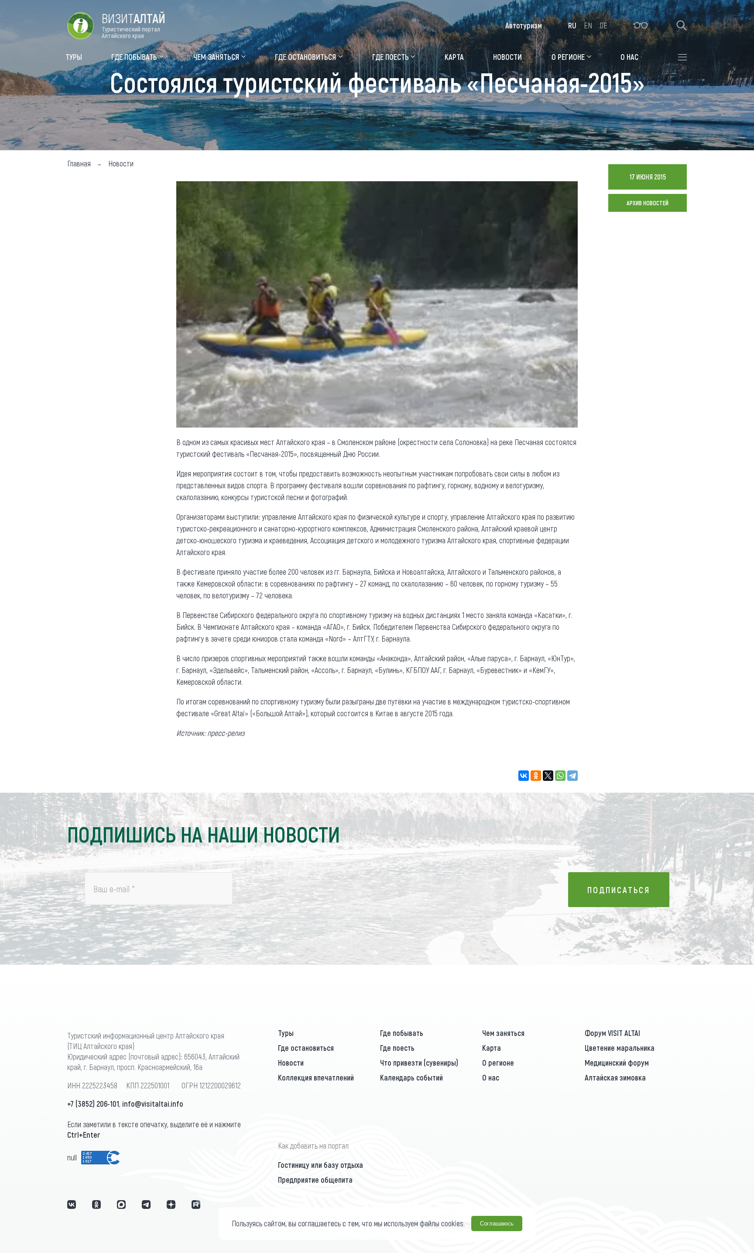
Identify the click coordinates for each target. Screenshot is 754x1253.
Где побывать (401, 1033)
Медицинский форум (617, 1062)
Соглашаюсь (497, 1223)
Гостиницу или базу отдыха (320, 1165)
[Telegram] (572, 775)
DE (603, 25)
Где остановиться (306, 1048)
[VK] (71, 1204)
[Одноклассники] (536, 775)
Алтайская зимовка (615, 1077)
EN (588, 25)
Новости (291, 1062)
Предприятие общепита (315, 1179)
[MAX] (121, 1204)
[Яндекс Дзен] (171, 1204)
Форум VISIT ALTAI (612, 1033)
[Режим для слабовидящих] (640, 25)
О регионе (498, 1062)
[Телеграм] (146, 1204)
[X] (548, 775)
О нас (490, 1077)
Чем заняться (503, 1033)
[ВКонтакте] (523, 775)
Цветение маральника (620, 1048)
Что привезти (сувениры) (419, 1062)
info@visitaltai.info (152, 1103)
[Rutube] (196, 1204)
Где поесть (397, 1048)
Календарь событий (411, 1077)
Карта (491, 1048)
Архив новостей (647, 203)
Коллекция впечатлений (316, 1077)
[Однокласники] (96, 1204)
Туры (286, 1033)
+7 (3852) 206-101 (93, 1103)
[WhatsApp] (560, 775)
